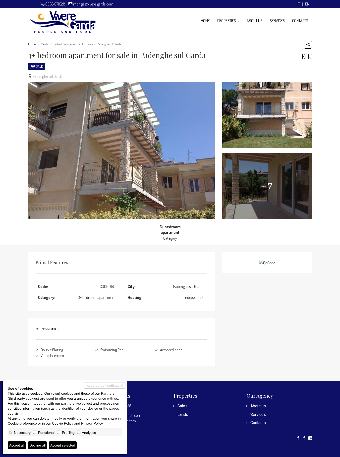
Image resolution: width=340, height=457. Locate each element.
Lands (182, 414)
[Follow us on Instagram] (310, 438)
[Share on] (308, 45)
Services (277, 20)
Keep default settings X (104, 385)
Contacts (300, 20)
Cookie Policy (62, 423)
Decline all (37, 445)
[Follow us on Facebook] (298, 438)
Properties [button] (227, 20)
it (298, 4)
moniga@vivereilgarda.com (93, 3)
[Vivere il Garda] (62, 21)
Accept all (16, 445)
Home (205, 20)
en (307, 4)
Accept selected (62, 445)
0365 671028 (55, 3)
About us (254, 20)
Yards (44, 44)
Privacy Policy (92, 423)
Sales (182, 406)
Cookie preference (22, 423)
